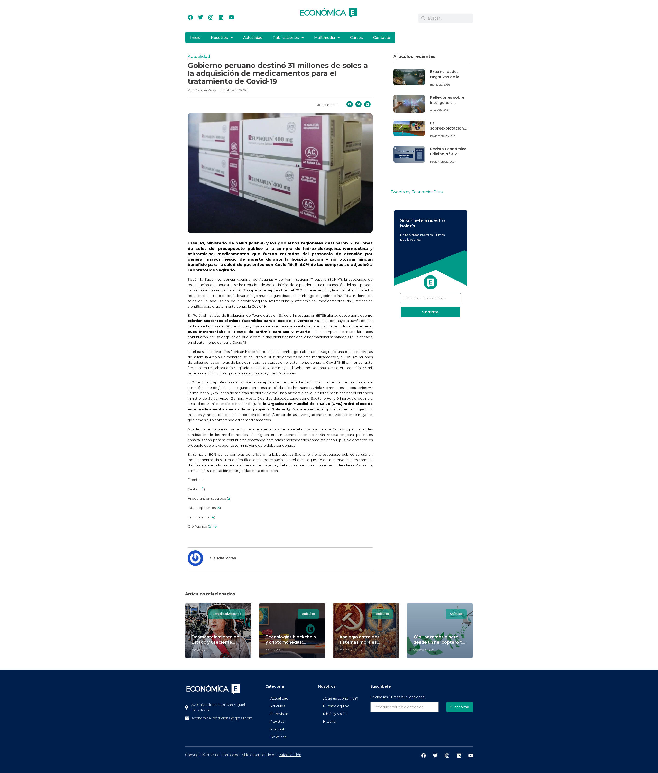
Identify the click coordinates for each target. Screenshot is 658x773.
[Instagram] (211, 17)
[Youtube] (231, 17)
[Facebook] (190, 17)
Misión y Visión (335, 714)
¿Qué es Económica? (340, 698)
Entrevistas (279, 714)
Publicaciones (286, 37)
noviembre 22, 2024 (443, 161)
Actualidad (252, 37)
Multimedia (324, 37)
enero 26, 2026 (439, 110)
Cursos (356, 37)
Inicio (195, 37)
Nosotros (219, 37)
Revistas (277, 721)
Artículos (277, 706)
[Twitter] (200, 17)
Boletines (278, 737)
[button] (349, 104)
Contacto (381, 37)
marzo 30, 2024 (350, 650)
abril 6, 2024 (275, 650)
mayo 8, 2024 (201, 650)
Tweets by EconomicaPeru (417, 191)
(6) (215, 526)
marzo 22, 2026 (440, 84)
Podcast (277, 729)
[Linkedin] (221, 17)
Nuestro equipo (336, 706)
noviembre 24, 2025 (443, 136)
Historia (329, 721)
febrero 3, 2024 (424, 650)
